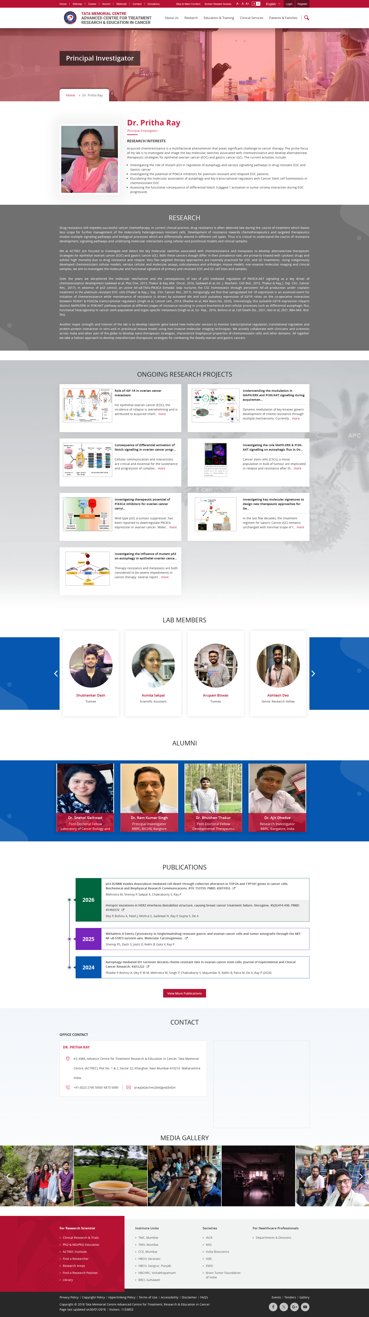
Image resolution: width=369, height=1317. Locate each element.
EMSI (209, 1266)
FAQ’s (204, 1297)
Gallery (304, 1297)
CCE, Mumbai (147, 1252)
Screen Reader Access (218, 4)
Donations (154, 4)
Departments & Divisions (273, 1238)
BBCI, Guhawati (149, 1280)
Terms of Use (148, 1297)
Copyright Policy (93, 1297)
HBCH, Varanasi (149, 1259)
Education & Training (219, 18)
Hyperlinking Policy (121, 1297)
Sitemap (77, 4)
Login (289, 4)
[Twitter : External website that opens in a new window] (284, 1307)
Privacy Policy (69, 1297)
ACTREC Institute (75, 1252)
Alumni (106, 4)
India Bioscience (217, 1252)
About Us (172, 18)
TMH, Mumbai (148, 1245)
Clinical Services (251, 18)
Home (63, 4)
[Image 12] (110, 1176)
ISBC (209, 1259)
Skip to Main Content (188, 4)
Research (191, 18)
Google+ (294, 1307)
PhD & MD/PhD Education (81, 1245)
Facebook (273, 1307)
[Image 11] (184, 1176)
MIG (209, 1245)
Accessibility (169, 1297)
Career (92, 4)
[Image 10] (258, 1176)
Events (276, 1297)
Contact (137, 4)
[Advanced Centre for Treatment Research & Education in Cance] (106, 18)
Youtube (305, 1307)
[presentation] (56, 673)
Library (68, 1280)
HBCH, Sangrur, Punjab (154, 1266)
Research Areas (74, 1266)
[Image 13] (36, 1176)
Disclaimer (189, 1297)
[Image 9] (332, 1176)
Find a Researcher (76, 1259)
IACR (209, 1238)
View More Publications (184, 993)
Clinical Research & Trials (81, 1238)
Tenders (290, 1297)
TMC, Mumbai (148, 1238)
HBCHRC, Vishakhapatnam (157, 1273)
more (162, 414)
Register (302, 4)
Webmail (121, 4)
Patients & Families (283, 18)
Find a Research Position (80, 1273)
